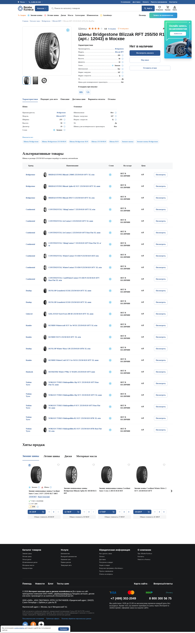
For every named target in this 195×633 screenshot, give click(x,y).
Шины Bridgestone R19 (79, 141)
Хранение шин (66, 559)
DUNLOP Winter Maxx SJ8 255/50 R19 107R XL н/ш (69, 349)
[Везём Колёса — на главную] (26, 8)
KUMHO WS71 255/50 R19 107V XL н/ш (64, 337)
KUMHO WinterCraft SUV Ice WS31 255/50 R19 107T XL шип (73, 360)
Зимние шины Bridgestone (147, 141)
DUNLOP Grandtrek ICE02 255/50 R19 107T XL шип (69, 291)
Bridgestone (119, 49)
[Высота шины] (122, 59)
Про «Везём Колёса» (145, 553)
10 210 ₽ (32, 512)
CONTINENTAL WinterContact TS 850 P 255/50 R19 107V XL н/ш (75, 267)
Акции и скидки (104, 565)
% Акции (22, 15)
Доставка (136, 2)
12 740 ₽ (68, 512)
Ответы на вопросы (106, 574)
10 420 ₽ (138, 512)
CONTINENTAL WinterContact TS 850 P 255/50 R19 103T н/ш (73, 256)
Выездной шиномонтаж (69, 556)
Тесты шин (63, 583)
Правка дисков (66, 562)
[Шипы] (122, 69)
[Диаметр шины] (122, 62)
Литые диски (26, 559)
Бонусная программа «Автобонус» (111, 568)
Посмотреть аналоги (145, 53)
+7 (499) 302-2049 (123, 598)
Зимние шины (36, 15)
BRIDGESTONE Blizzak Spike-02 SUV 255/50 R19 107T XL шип (74, 186)
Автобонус (107, 15)
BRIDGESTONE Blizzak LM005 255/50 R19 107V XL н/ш (71, 175)
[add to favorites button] (119, 29)
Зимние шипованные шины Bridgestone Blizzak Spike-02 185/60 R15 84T (80, 490)
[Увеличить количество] (58, 512)
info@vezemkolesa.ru (63, 594)
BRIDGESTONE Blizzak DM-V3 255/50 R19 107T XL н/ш (71, 198)
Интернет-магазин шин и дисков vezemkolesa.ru (50, 591)
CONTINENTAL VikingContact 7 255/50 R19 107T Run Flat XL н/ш (74, 244)
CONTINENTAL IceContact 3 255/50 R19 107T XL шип (70, 221)
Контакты (173, 2)
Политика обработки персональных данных (76, 618)
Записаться (178, 33)
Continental (30, 209)
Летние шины (53, 15)
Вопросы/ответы (163, 583)
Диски (63, 15)
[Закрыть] (189, 22)
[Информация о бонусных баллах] (38, 507)
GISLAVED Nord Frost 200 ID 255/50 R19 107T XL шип (70, 314)
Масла (70, 15)
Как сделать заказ (105, 553)
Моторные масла (86, 456)
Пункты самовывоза (159, 2)
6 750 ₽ (102, 512)
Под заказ (145, 60)
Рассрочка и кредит (106, 562)
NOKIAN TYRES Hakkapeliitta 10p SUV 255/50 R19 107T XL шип (75, 395)
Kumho (29, 325)
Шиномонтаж (92, 15)
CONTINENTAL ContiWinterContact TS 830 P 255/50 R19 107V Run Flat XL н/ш (74, 279)
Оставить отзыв (150, 68)
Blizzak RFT (119, 52)
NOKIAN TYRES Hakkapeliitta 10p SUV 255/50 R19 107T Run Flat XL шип (73, 383)
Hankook (29, 372)
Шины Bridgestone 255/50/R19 (54, 141)
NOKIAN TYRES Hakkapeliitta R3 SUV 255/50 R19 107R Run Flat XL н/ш (75, 430)
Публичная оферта (52, 618)
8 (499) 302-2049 (36, 2)
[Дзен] (41, 624)
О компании (125, 2)
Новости (40, 583)
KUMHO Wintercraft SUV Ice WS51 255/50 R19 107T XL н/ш (72, 325)
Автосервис (80, 15)
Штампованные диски (29, 562)
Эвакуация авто (66, 565)
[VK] (25, 624)
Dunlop (29, 291)
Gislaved (29, 314)
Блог (50, 583)
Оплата (146, 2)
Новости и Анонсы (144, 559)
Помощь (142, 15)
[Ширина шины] (122, 55)
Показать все (27, 137)
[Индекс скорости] (122, 76)
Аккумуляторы (27, 568)
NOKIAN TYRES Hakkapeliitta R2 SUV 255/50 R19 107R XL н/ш (74, 418)
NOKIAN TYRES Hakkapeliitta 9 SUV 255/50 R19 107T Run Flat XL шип (74, 407)
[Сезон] (122, 65)
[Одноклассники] (33, 624)
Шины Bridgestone (31, 141)
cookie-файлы (19, 628)
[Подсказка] (39, 487)
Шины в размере (33, 158)
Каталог (40, 8)
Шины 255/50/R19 (99, 141)
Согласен (63, 629)
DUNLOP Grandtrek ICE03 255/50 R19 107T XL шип (69, 302)
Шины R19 (114, 141)
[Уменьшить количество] (49, 512)
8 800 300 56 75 (160, 598)
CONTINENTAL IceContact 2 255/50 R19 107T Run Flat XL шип (74, 233)
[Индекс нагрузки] (122, 72)
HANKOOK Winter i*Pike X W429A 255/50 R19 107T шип (71, 372)
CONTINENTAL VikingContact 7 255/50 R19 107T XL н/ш (71, 209)
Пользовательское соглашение (33, 618)
